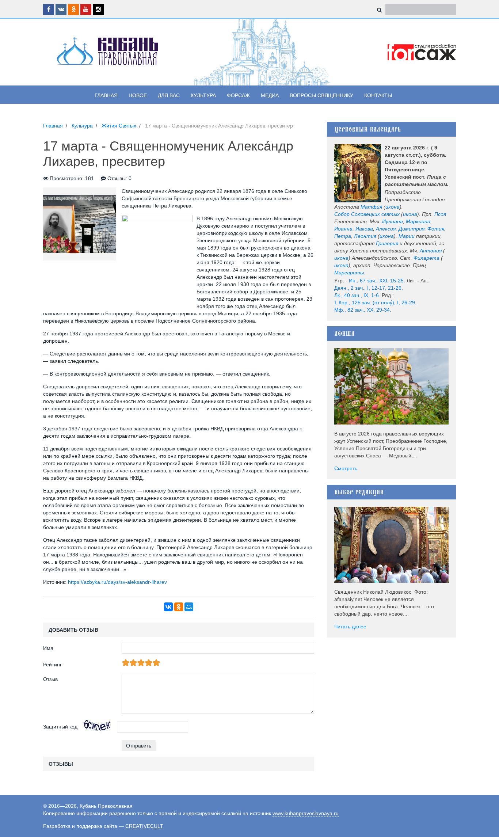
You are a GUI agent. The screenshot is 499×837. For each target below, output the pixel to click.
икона (392, 207)
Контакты (378, 95)
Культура (203, 95)
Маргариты (349, 272)
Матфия (371, 207)
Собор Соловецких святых (367, 214)
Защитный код (60, 727)
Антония (431, 251)
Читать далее (350, 626)
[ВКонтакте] (168, 606)
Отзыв (50, 679)
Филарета (426, 258)
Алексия (386, 229)
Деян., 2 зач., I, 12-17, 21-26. (368, 288)
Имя (48, 648)
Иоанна (343, 229)
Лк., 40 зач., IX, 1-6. (357, 295)
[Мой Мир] (188, 606)
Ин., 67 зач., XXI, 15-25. (377, 281)
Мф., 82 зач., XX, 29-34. (362, 310)
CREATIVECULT (144, 826)
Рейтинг (52, 664)
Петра (342, 236)
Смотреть (345, 468)
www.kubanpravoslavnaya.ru (306, 813)
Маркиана (418, 221)
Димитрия (411, 229)
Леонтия (365, 236)
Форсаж (238, 95)
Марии (407, 236)
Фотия (435, 229)
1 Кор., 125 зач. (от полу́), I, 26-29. (375, 302)
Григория (387, 243)
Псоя (440, 214)
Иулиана (392, 221)
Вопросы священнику (321, 95)
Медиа (270, 95)
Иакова (364, 229)
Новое (138, 95)
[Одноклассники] (178, 606)
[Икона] (357, 173)
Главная (106, 95)
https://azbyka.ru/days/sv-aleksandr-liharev (117, 582)
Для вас (169, 95)
